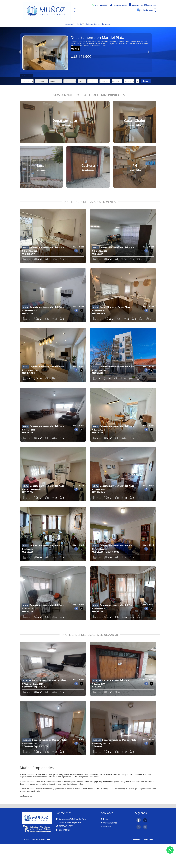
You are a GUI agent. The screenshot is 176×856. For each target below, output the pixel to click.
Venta (79, 24)
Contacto (106, 24)
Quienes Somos (92, 24)
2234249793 (137, 5)
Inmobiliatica (35, 839)
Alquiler (69, 24)
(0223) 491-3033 (119, 5)
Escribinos (151, 5)
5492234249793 (101, 5)
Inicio (105, 819)
